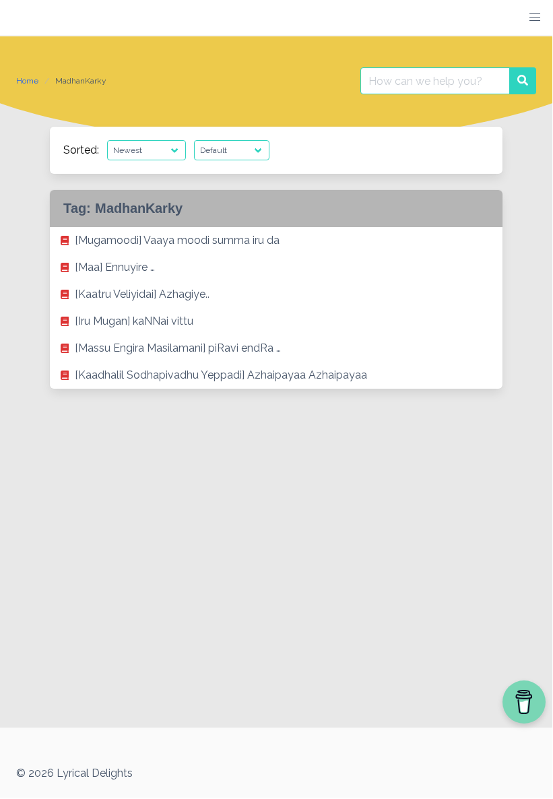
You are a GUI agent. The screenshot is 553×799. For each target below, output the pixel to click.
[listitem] (276, 240)
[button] (534, 17)
